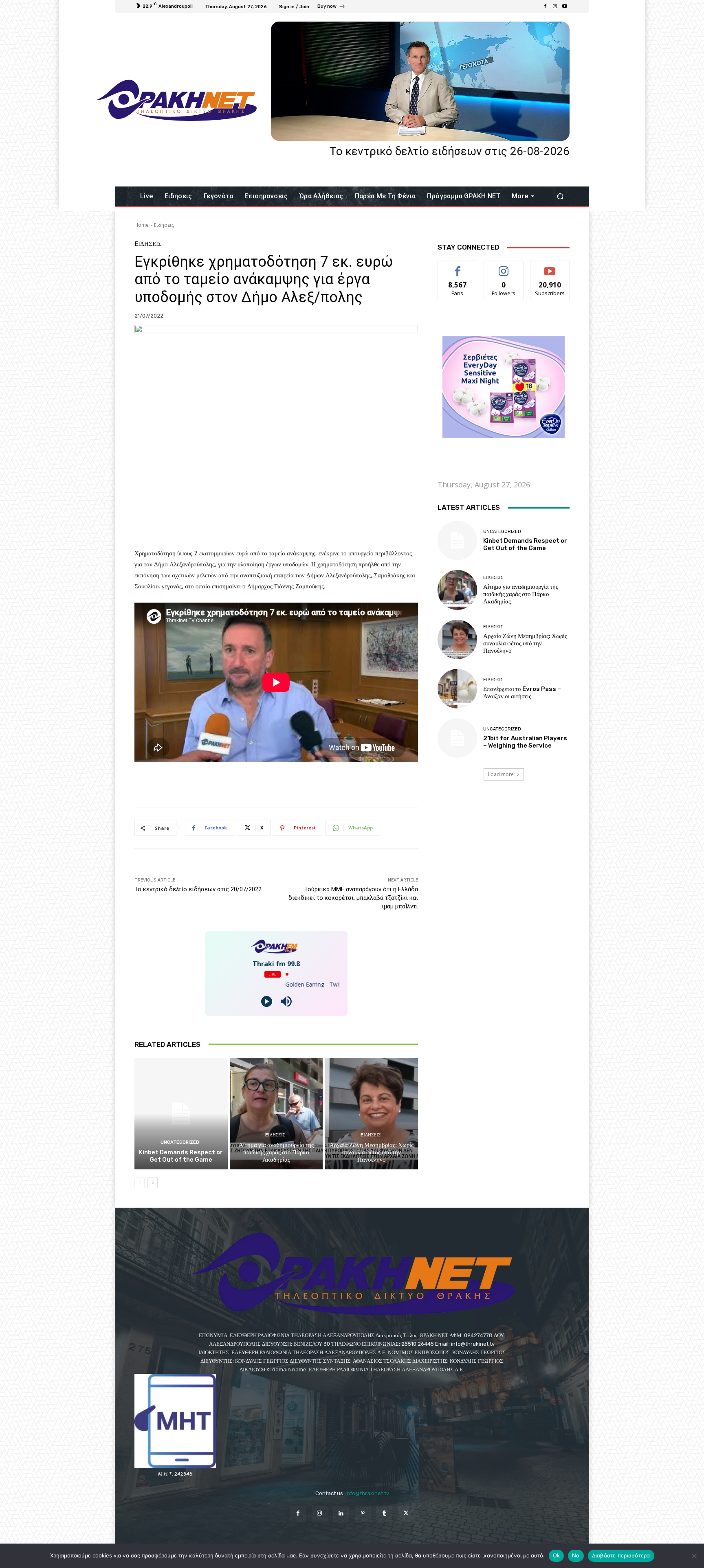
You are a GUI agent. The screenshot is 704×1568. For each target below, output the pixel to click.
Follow (503, 267)
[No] (694, 1556)
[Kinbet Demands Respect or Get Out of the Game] (181, 1113)
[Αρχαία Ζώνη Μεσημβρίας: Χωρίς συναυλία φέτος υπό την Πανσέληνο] (371, 1113)
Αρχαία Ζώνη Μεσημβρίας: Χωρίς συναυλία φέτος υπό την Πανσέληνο (372, 1152)
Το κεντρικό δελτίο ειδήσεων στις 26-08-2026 (450, 151)
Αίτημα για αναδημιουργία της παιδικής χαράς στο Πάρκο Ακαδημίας (276, 1152)
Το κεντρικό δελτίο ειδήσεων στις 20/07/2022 (198, 889)
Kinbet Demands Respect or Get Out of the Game (181, 1156)
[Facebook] (545, 6)
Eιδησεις (164, 224)
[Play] (266, 1001)
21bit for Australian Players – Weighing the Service (525, 742)
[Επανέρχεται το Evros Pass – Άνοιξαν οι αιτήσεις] (457, 688)
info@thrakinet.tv (367, 1493)
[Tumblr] (384, 1514)
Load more (501, 774)
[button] (560, 196)
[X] (406, 1514)
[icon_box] (331, 7)
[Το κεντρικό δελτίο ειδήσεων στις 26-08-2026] (420, 81)
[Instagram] (555, 6)
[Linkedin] (341, 1514)
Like (457, 267)
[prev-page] (139, 1183)
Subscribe (550, 267)
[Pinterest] (363, 1514)
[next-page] (152, 1183)
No (576, 1555)
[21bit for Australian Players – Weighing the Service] (457, 738)
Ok (556, 1555)
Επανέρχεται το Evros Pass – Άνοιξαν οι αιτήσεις (522, 692)
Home (141, 224)
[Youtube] (565, 6)
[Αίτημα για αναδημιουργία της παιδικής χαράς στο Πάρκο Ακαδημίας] (276, 1113)
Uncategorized (180, 1142)
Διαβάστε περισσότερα (621, 1555)
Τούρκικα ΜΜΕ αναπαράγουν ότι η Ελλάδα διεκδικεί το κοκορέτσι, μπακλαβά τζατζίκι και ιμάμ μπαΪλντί (353, 898)
